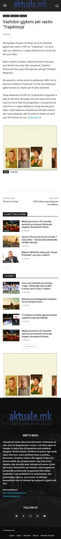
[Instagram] (37, 516)
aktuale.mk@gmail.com (14, 493)
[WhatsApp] (34, 185)
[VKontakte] (44, 516)
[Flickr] (30, 516)
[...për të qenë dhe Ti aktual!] (30, 5)
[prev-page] (4, 267)
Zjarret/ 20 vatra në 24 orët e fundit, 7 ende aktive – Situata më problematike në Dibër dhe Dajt (39, 240)
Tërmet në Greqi (10, 201)
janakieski (14, 172)
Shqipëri (23, 16)
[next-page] (9, 267)
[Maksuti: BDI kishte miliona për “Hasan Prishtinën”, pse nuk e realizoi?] (11, 257)
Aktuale (6, 16)
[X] (21, 185)
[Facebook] (14, 185)
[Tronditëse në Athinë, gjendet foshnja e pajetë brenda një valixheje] (11, 319)
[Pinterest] (27, 185)
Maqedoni (14, 16)
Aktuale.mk (35, 117)
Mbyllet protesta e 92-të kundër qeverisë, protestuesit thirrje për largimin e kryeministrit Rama (37, 224)
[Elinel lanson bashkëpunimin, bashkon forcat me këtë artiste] (11, 304)
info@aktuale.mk (11, 496)
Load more (29, 346)
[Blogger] (16, 516)
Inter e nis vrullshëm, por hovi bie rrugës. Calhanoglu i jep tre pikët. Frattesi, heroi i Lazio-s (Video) (37, 286)
